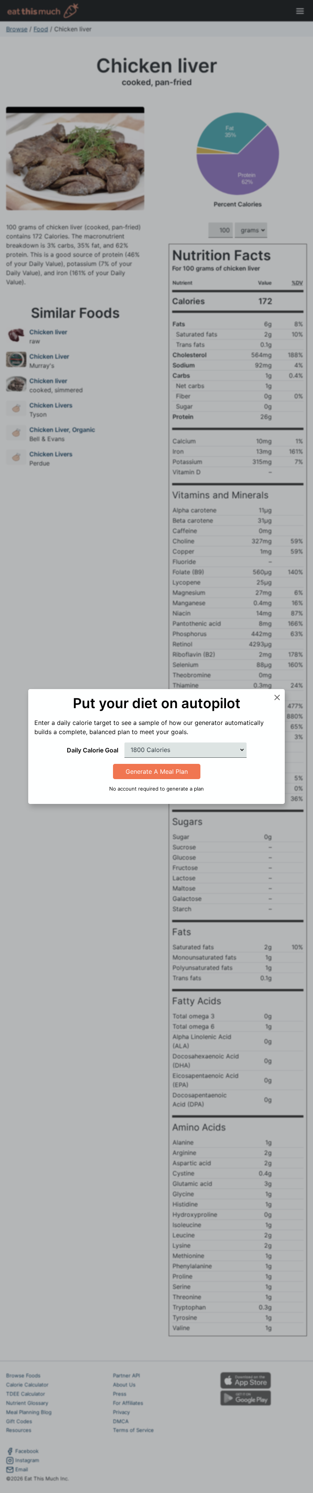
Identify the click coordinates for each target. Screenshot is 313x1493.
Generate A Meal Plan (157, 771)
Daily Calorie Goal (92, 750)
